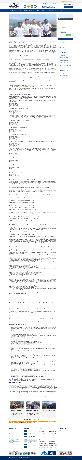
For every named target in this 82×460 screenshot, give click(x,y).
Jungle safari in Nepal (52, 447)
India (30, 10)
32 (55, 421)
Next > (34, 422)
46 (28, 422)
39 (18, 422)
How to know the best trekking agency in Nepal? (32, 431)
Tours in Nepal (51, 439)
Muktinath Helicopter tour (52, 435)
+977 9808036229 (46, 4)
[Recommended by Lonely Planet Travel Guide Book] (25, 6)
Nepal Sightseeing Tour (43, 443)
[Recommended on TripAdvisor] (32, 6)
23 (42, 421)
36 (14, 422)
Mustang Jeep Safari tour (43, 447)
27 (48, 421)
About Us (51, 10)
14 (29, 421)
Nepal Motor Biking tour (64, 67)
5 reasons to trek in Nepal (32, 439)
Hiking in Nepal (62, 55)
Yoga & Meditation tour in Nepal (65, 65)
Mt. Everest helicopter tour (43, 435)
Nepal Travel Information (64, 72)
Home (12, 10)
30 (52, 421)
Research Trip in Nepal (64, 73)
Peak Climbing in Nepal (64, 50)
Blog (10, 457)
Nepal (16, 10)
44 (25, 422)
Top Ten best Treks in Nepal (31, 437)
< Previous (11, 421)
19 (36, 421)
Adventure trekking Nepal (53, 433)
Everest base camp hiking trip (48, 410)
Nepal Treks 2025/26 (43, 445)
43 (24, 422)
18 (35, 421)
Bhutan (25, 10)
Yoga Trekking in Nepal (64, 75)
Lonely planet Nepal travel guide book (47, 388)
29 (51, 421)
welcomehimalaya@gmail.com (49, 7)
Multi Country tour (42, 433)
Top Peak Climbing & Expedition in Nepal (31, 445)
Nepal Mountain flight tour (64, 60)
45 (27, 422)
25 (45, 421)
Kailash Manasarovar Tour (43, 441)
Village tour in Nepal (63, 52)
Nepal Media (69, 457)
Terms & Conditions (18, 457)
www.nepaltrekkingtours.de (14, 444)
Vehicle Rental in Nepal (64, 62)
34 (11, 422)
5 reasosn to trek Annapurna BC (31, 447)
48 (31, 422)
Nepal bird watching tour (64, 57)
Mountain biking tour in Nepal (65, 58)
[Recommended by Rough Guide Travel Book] (28, 6)
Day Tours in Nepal (63, 63)
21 (39, 421)
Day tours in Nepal (52, 437)
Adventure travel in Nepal (43, 437)
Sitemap (24, 457)
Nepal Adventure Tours (64, 70)
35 (12, 422)
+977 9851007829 (46, 3)
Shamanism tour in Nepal (43, 439)
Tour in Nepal (62, 42)
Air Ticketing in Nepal (52, 443)
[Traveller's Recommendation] (35, 6)
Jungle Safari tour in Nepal (64, 44)
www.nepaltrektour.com (13, 443)
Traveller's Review (52, 441)
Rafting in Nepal (62, 47)
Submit (68, 35)
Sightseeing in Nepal (63, 45)
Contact (61, 10)
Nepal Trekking (36, 10)
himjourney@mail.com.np (48, 6)
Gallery (27, 457)
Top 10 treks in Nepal (52, 431)
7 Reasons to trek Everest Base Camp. (32, 442)
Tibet (20, 10)
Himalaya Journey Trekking (14, 391)
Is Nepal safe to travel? (53, 445)
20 (38, 421)
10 (23, 421)
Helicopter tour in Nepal (64, 68)
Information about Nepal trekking (32, 434)
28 (49, 421)
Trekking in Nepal (63, 40)
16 (32, 421)
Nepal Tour (44, 10)
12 (26, 421)
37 (15, 422)
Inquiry (56, 10)
